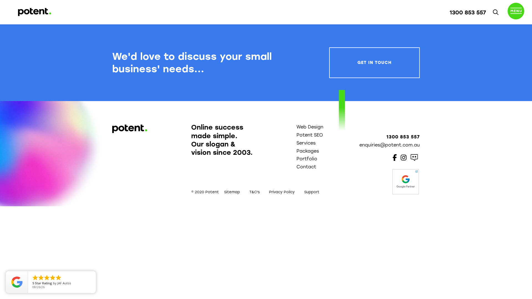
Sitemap (232, 192)
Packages (307, 151)
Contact (306, 166)
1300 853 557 (468, 12)
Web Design (309, 127)
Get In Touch (374, 62)
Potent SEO (309, 135)
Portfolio (306, 158)
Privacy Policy (282, 192)
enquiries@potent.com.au (389, 145)
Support (311, 192)
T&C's (254, 192)
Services (306, 143)
